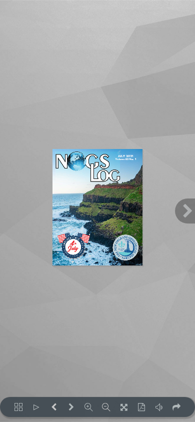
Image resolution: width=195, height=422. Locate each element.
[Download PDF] (141, 407)
